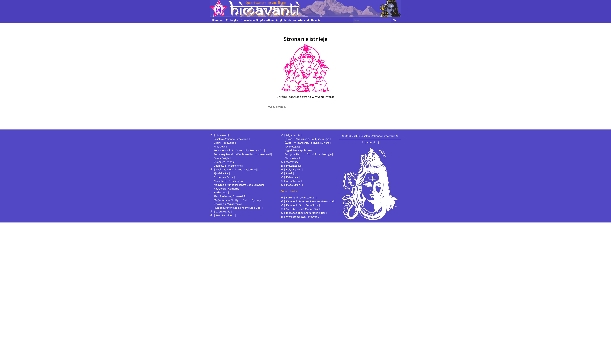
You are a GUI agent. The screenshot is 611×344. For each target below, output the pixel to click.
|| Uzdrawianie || (223, 211)
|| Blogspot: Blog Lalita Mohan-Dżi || (305, 212)
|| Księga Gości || (293, 169)
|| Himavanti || (221, 135)
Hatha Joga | (221, 192)
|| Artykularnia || (293, 135)
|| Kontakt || (372, 142)
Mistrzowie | (221, 146)
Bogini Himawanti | (225, 142)
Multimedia (313, 20)
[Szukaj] (339, 107)
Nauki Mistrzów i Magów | (229, 181)
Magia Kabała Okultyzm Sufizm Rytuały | (238, 200)
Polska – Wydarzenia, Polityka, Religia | (307, 138)
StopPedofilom (265, 20)
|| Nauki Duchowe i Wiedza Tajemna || (235, 169)
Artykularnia (283, 20)
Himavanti (218, 20)
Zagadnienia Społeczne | (298, 150)
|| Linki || (289, 173)
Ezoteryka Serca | (224, 177)
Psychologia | (292, 146)
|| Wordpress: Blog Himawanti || (302, 216)
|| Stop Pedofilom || (225, 215)
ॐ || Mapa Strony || (292, 184)
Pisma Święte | (222, 158)
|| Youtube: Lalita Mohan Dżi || (302, 209)
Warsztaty (299, 20)
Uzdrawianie (247, 20)
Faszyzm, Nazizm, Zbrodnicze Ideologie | (308, 154)
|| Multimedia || (292, 165)
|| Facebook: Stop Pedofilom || (302, 205)
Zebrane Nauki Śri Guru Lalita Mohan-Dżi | (239, 150)
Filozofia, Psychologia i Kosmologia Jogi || (238, 207)
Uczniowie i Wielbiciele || (228, 165)
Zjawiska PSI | (222, 173)
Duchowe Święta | (224, 161)
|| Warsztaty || (292, 161)
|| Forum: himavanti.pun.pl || (300, 197)
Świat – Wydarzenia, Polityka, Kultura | (307, 142)
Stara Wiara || (292, 158)
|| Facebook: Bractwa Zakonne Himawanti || (310, 201)
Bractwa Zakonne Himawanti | (232, 138)
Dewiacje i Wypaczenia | (228, 203)
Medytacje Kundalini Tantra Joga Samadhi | (239, 184)
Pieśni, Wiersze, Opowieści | (230, 196)
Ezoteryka (232, 20)
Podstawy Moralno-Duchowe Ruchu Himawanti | (243, 154)
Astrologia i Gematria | (227, 188)
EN (394, 20)
